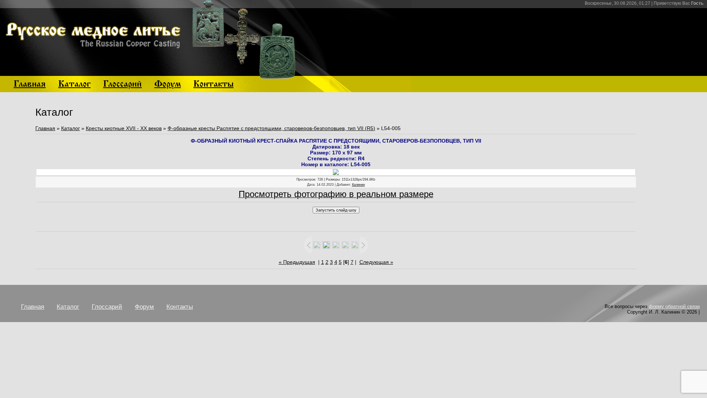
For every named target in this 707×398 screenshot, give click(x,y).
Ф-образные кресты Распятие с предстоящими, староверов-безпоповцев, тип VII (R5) (271, 128)
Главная (45, 128)
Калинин (358, 184)
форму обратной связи (674, 306)
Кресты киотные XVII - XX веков (124, 128)
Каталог (70, 128)
